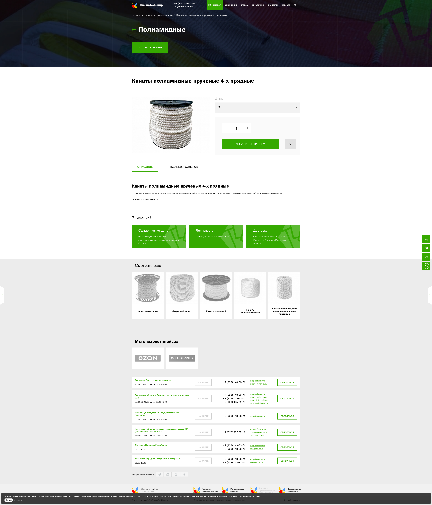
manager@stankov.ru (259, 403)
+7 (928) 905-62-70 (234, 402)
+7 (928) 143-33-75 (234, 398)
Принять (9, 500)
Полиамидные (164, 15)
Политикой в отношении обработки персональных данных (239, 496)
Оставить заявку (149, 47)
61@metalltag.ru (257, 435)
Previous (2, 295)
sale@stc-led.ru (256, 448)
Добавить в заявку (250, 144)
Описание (145, 167)
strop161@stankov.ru (259, 400)
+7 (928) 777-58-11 (234, 432)
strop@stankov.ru (257, 380)
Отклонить (18, 500)
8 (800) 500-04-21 (185, 6)
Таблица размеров (184, 167)
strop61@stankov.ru (258, 383)
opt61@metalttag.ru (258, 432)
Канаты (148, 15)
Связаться (287, 382)
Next (429, 295)
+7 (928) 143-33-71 (184, 3)
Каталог (136, 15)
